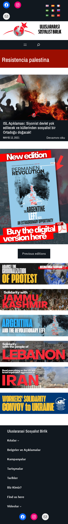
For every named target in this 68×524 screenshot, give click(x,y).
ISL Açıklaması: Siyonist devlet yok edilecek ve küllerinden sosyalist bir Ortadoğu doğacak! (29, 127)
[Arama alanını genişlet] (38, 44)
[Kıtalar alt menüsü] (18, 440)
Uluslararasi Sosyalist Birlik (27, 431)
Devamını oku (55, 138)
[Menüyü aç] (25, 45)
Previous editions (34, 253)
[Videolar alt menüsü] (21, 506)
